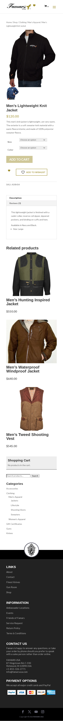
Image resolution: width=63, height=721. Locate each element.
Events (9, 613)
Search (35, 476)
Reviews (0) (15, 203)
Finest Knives (13, 582)
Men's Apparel (34, 22)
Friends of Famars (15, 618)
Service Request (14, 623)
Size (9, 142)
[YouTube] (36, 712)
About (9, 572)
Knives (9, 533)
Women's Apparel (17, 519)
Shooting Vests (18, 509)
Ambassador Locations (17, 607)
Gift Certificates (14, 524)
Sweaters (15, 514)
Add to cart (19, 159)
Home (9, 22)
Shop (15, 22)
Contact (10, 577)
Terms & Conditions (16, 633)
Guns (8, 528)
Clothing (22, 22)
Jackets (14, 500)
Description (15, 198)
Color (10, 149)
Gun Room (11, 587)
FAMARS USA (38, 717)
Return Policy (13, 628)
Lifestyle (15, 505)
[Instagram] (42, 712)
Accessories (12, 488)
